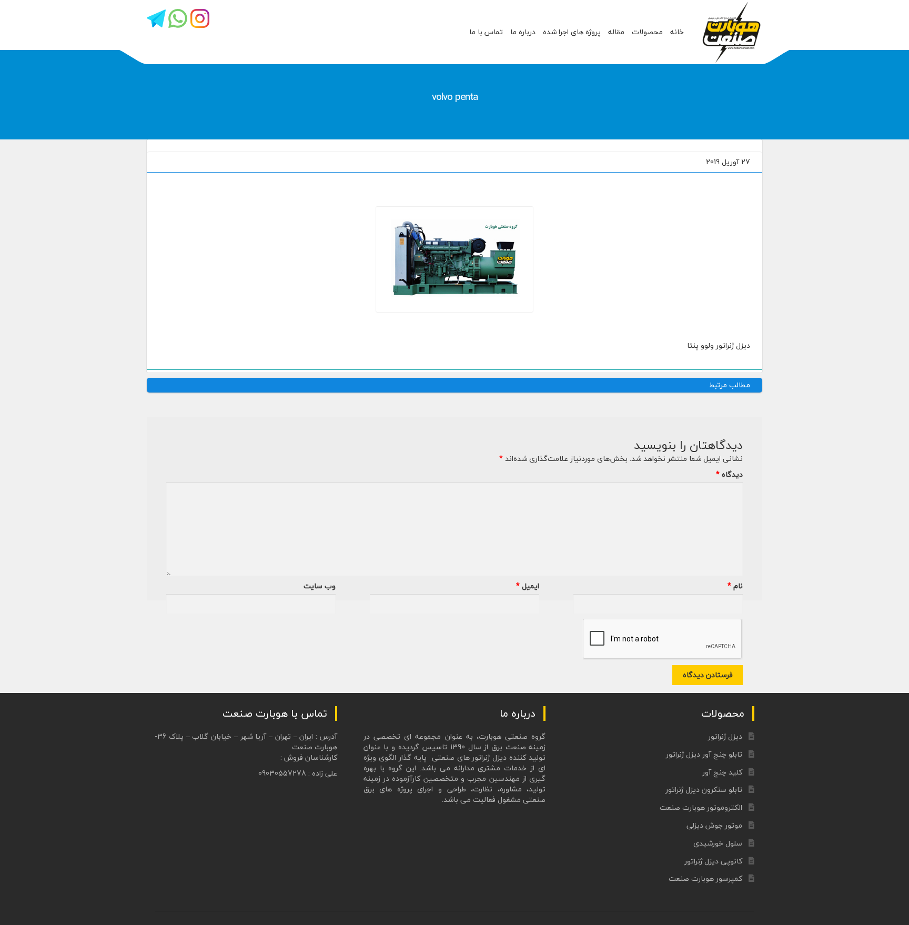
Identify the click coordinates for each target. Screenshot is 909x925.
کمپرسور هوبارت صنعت (705, 878)
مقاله (616, 31)
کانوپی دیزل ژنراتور (713, 861)
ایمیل (527, 586)
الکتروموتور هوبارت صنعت (701, 807)
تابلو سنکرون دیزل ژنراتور (703, 789)
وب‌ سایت (320, 586)
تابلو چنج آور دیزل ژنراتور (704, 754)
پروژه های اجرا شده (572, 31)
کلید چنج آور (722, 772)
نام (735, 586)
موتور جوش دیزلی (714, 825)
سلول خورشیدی (717, 843)
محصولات (647, 31)
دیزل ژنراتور (725, 736)
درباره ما (523, 31)
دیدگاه (729, 474)
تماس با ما (486, 31)
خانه (677, 31)
